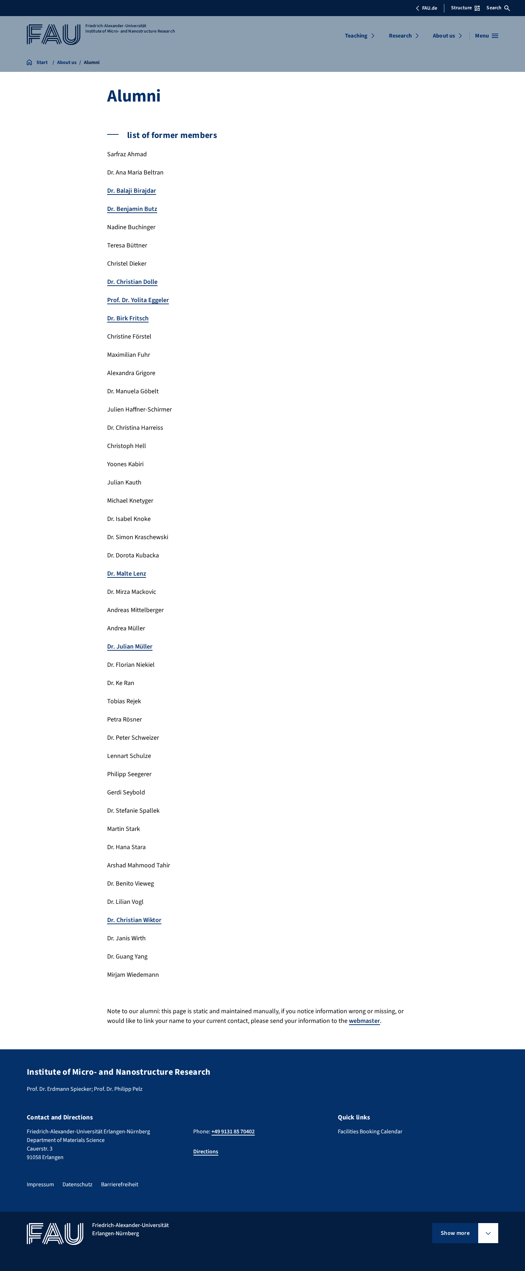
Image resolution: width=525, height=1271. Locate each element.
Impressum (40, 1184)
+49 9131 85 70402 (233, 1131)
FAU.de (429, 8)
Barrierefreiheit (119, 1184)
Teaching (356, 36)
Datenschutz (77, 1184)
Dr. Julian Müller (129, 646)
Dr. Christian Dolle (132, 281)
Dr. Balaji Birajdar (131, 190)
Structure (461, 7)
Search (493, 7)
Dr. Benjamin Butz (132, 209)
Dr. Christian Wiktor (134, 920)
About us (444, 36)
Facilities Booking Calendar (370, 1131)
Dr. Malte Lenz (126, 573)
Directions (205, 1152)
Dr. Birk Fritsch (128, 318)
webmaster (364, 1020)
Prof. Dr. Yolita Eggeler (138, 300)
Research (400, 36)
